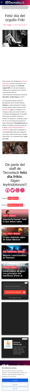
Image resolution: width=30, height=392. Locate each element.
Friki (21, 205)
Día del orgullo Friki (13, 205)
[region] (15, 378)
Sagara (10, 25)
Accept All (15, 380)
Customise (15, 384)
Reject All (15, 388)
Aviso (9, 198)
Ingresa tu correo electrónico (12, 286)
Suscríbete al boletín (15, 292)
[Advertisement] (15, 63)
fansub (7, 109)
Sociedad (15, 198)
